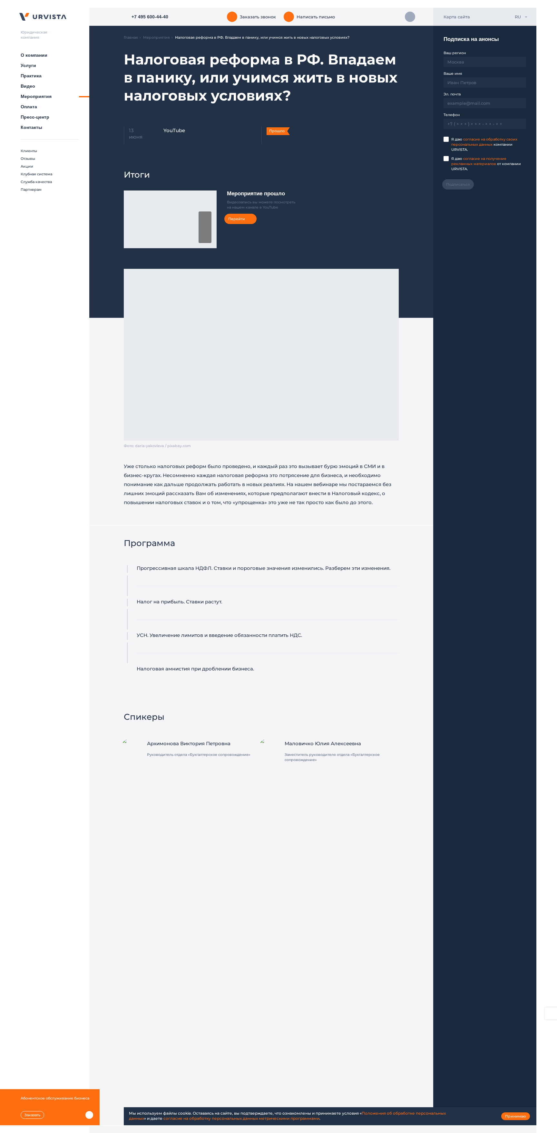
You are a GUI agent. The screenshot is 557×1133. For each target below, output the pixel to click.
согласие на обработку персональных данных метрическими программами (241, 1118)
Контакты (31, 127)
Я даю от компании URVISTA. (486, 163)
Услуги (28, 65)
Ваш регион (455, 53)
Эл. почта (452, 94)
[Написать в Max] (410, 17)
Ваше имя (453, 73)
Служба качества (36, 182)
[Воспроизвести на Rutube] (205, 217)
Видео (28, 86)
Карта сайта (457, 16)
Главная (131, 37)
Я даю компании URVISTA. (484, 144)
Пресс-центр (35, 117)
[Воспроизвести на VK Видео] (205, 227)
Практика (31, 75)
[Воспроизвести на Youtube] (205, 237)
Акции (27, 166)
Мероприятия (36, 96)
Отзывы (28, 158)
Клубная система (36, 174)
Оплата (29, 106)
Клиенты (29, 151)
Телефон (452, 114)
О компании (34, 55)
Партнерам (31, 189)
